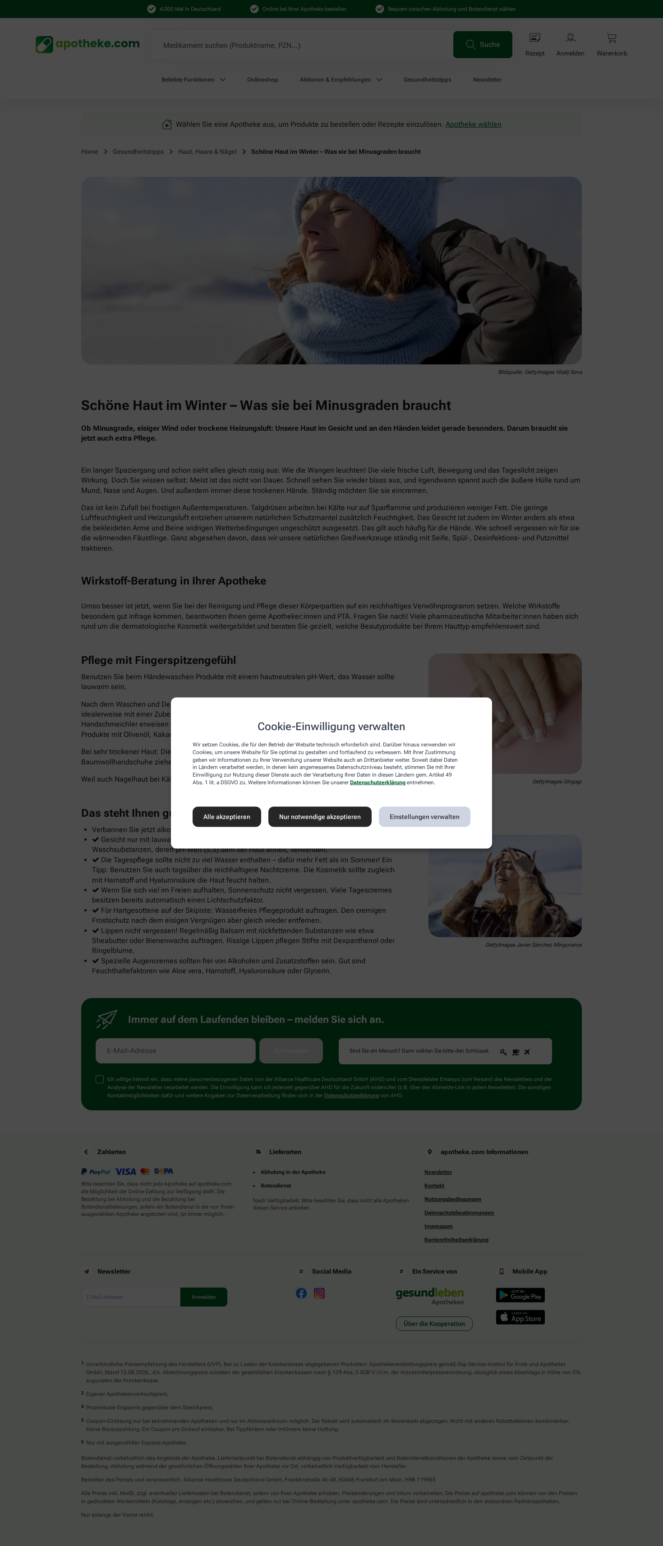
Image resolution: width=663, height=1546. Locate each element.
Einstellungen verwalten (425, 816)
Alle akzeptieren (226, 816)
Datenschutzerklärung (377, 782)
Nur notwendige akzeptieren (320, 816)
